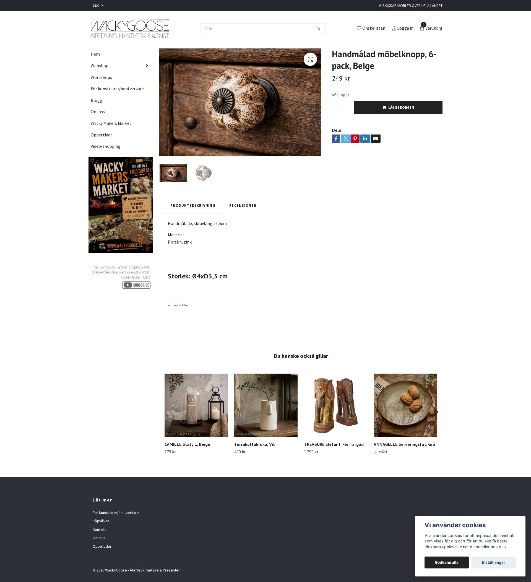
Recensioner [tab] (242, 205)
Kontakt (99, 529)
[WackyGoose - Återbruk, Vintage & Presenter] (129, 28)
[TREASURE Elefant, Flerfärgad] (335, 405)
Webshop (99, 65)
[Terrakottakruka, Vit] (266, 405)
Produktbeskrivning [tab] (192, 205)
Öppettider (101, 135)
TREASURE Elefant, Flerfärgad (334, 444)
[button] (434, 412)
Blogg (96, 100)
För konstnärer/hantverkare (117, 88)
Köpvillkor (101, 520)
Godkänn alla (447, 562)
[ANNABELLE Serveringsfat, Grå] (405, 405)
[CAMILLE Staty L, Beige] (196, 405)
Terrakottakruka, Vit (254, 444)
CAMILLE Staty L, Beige (187, 444)
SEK (96, 5)
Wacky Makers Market (111, 123)
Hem (95, 54)
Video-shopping (106, 146)
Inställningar (493, 562)
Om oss (98, 111)
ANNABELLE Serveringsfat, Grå (404, 444)
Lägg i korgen (401, 107)
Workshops (101, 77)
